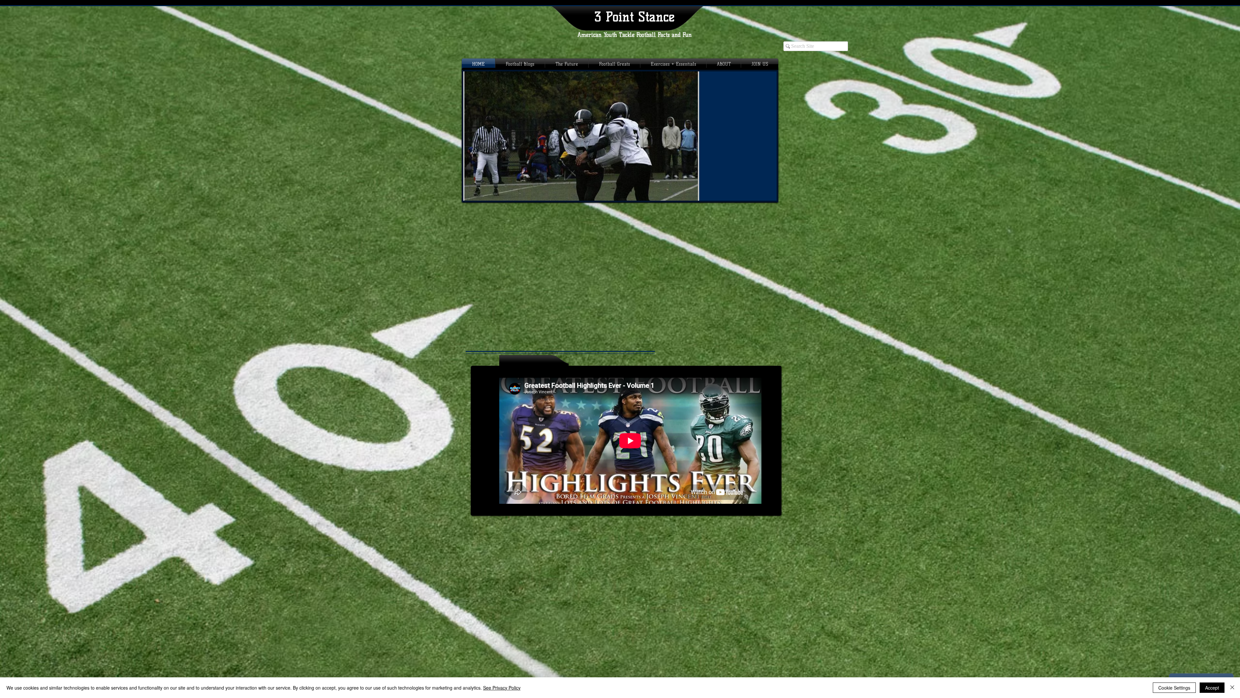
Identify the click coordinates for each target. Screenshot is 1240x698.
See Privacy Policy (502, 687)
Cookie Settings (1174, 687)
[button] (620, 136)
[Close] (1232, 687)
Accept (1212, 687)
